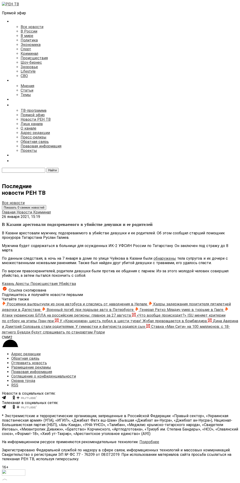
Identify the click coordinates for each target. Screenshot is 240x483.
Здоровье (29, 67)
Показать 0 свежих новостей (24, 207)
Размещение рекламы (31, 367)
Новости (25, 212)
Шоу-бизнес (31, 62)
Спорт (26, 49)
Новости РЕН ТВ (36, 119)
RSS (14, 385)
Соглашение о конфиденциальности (43, 376)
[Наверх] (5, 479)
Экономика (31, 44)
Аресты (22, 283)
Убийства (67, 283)
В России (29, 31)
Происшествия (34, 58)
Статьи (27, 90)
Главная (9, 212)
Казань (8, 283)
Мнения (27, 86)
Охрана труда (23, 380)
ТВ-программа (33, 110)
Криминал (29, 53)
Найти (52, 170)
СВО (24, 76)
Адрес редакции (35, 133)
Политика (29, 40)
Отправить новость (29, 363)
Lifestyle (28, 71)
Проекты (29, 150)
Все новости (32, 27)
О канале (28, 128)
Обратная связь (35, 141)
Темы (26, 95)
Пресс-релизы (33, 137)
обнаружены (165, 258)
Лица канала (32, 124)
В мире (27, 36)
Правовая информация (41, 146)
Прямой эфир (33, 115)
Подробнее (149, 442)
